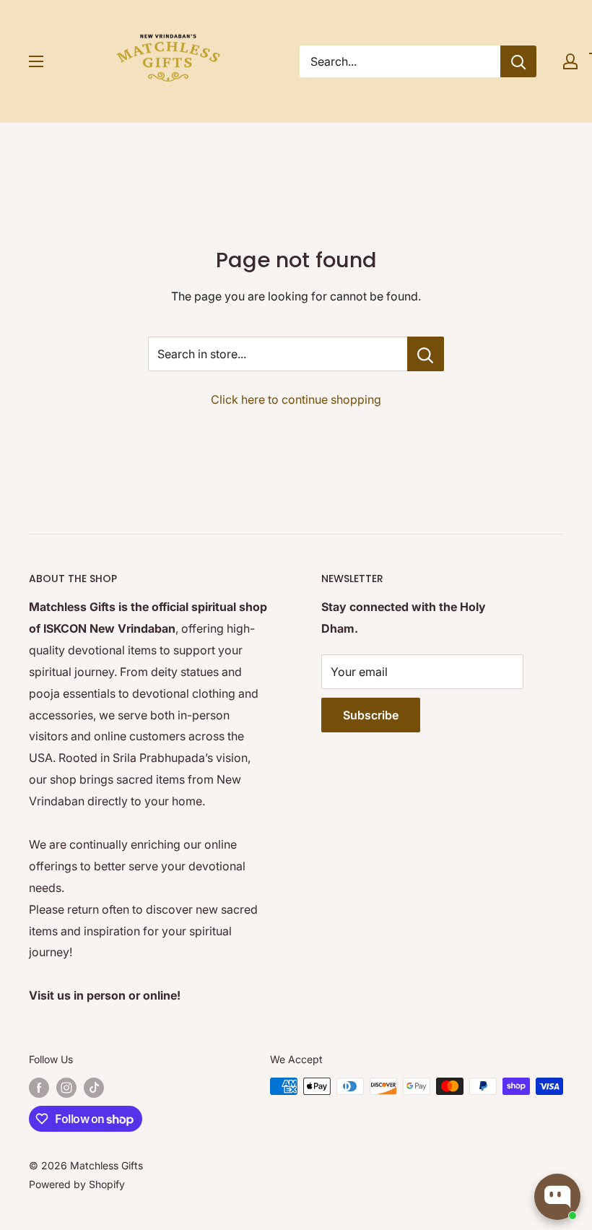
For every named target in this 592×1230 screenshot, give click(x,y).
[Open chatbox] (557, 1197)
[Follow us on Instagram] (66, 1088)
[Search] (518, 61)
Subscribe (371, 715)
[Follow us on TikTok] (94, 1088)
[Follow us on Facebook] (39, 1088)
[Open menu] (36, 61)
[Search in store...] (425, 354)
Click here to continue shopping (296, 399)
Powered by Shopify (77, 1184)
